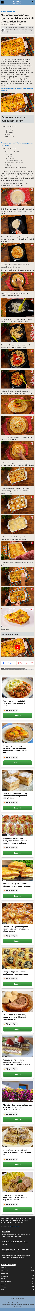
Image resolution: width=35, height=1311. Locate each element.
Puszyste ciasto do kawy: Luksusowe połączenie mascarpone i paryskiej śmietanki (17, 1062)
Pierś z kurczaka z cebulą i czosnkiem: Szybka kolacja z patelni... (15, 703)
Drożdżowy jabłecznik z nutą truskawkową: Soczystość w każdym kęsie (15, 795)
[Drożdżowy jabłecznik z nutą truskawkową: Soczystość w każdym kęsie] (17, 780)
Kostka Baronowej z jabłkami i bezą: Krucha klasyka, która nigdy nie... (17, 1152)
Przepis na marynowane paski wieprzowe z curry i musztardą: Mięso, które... (16, 929)
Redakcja (22, 1298)
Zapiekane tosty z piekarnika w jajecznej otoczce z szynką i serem (17, 885)
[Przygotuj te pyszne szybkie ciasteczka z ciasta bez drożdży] (17, 958)
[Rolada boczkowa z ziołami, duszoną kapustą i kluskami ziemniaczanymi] (17, 1001)
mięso (12, 668)
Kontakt (12, 1298)
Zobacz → (17, 716)
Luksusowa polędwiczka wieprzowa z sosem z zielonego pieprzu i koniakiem (16, 1197)
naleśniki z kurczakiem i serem (9, 669)
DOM (2, 1289)
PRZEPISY (4, 11)
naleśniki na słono (19, 668)
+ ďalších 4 (30, 669)
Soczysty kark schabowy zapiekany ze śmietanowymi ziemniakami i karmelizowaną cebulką (15, 749)
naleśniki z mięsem (22, 669)
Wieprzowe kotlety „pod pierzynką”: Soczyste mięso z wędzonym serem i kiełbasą (15, 841)
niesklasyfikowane (6, 1281)
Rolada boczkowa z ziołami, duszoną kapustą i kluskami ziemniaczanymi (14, 1017)
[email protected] (15, 1226)
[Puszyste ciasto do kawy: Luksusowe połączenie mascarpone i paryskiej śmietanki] (17, 1046)
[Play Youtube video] (17, 647)
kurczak (7, 668)
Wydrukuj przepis (9, 663)
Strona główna (4, 8)
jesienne (3, 1284)
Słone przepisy (10, 11)
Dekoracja (3, 1287)
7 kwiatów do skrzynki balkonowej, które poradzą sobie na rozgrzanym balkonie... (17, 1107)
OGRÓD (3, 1101)
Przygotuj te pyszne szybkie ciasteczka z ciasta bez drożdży (16, 973)
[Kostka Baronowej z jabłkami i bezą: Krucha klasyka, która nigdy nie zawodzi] (17, 1136)
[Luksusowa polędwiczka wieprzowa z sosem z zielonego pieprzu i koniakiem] (17, 1182)
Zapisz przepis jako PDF (26, 663)
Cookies (17, 1298)
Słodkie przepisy (5, 1276)
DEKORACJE (4, 1270)
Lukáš (5, 24)
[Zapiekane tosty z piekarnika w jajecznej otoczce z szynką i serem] (17, 870)
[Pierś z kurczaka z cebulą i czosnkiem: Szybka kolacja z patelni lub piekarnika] (17, 687)
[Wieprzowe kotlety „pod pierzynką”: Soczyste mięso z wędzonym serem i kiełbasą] (17, 825)
